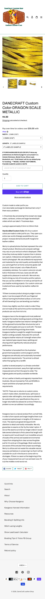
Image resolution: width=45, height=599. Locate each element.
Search (7, 489)
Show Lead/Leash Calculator (16, 532)
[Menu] (41, 17)
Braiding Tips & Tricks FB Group (17, 538)
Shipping (5, 120)
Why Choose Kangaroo (14, 502)
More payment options (22, 197)
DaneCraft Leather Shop (25, 591)
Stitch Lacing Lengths (13, 526)
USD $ (21, 565)
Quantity (5, 174)
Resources (8, 514)
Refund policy (10, 551)
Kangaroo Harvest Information (17, 508)
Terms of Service (11, 544)
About (7, 495)
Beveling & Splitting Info (14, 520)
